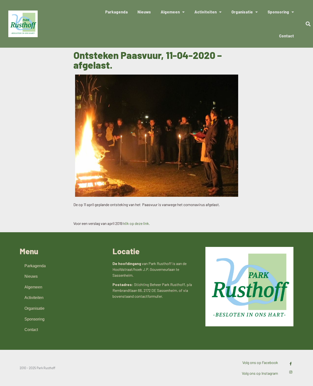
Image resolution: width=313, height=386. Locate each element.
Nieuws (144, 12)
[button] (308, 24)
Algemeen (170, 12)
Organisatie (242, 12)
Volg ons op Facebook (260, 362)
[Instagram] (290, 372)
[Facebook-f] (290, 363)
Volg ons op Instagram (260, 373)
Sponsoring (278, 12)
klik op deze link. (136, 223)
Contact (286, 35)
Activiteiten (205, 12)
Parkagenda (116, 12)
